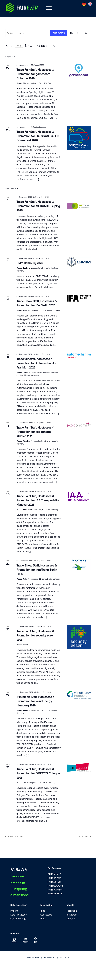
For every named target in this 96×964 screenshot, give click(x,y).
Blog (42, 918)
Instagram (71, 915)
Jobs (42, 911)
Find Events (59, 33)
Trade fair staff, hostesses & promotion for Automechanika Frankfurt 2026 (36, 363)
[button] (49, 8)
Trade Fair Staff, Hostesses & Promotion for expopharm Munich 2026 (35, 431)
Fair (54, 874)
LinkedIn (71, 918)
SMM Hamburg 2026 (29, 263)
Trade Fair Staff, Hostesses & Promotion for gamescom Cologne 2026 (35, 73)
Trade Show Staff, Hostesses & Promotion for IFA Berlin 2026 (36, 303)
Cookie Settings (18, 918)
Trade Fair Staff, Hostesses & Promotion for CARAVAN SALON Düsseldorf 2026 (37, 135)
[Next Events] (11, 45)
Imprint (14, 911)
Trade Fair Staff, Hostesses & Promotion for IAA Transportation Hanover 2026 (38, 500)
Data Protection (18, 915)
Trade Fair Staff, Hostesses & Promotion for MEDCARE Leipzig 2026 (38, 205)
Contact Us (46, 915)
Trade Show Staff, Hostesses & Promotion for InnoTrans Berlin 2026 (36, 569)
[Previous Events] (6, 45)
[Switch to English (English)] (90, 4)
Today (19, 45)
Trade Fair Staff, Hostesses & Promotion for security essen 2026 (35, 635)
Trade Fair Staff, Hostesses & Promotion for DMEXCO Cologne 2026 (38, 773)
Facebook (71, 911)
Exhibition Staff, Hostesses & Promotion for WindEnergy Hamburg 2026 (35, 701)
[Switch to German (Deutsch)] (84, 4)
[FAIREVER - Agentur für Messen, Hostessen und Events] (24, 7)
